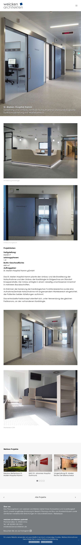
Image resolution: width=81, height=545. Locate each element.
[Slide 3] (41, 480)
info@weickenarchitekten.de (15, 527)
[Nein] (79, 540)
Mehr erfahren (46, 542)
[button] (76, 5)
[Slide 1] (37, 480)
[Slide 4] (44, 480)
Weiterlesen (58, 514)
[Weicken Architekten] (13, 6)
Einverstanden (34, 542)
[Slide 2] (39, 480)
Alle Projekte (40, 497)
